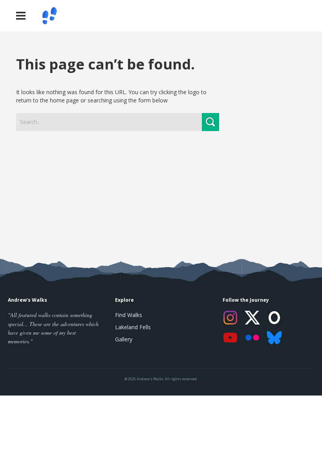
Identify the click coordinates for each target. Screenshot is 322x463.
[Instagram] (230, 317)
